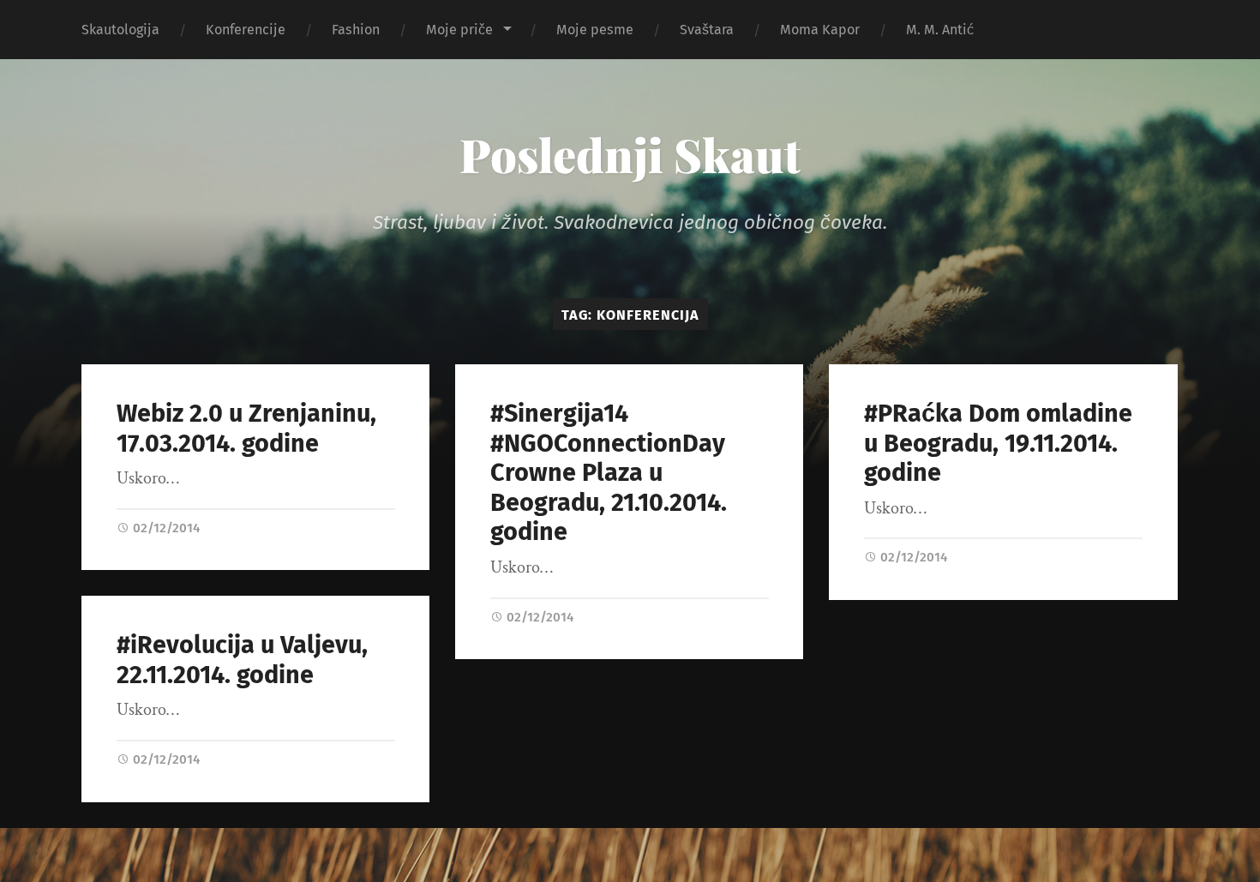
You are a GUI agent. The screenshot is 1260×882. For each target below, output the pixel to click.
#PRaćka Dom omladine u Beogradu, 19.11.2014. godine (998, 443)
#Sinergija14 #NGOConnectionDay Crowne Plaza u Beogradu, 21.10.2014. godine (608, 473)
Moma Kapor (820, 29)
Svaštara (707, 29)
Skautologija (120, 29)
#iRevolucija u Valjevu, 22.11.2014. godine (242, 660)
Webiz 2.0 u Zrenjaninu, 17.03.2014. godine (246, 429)
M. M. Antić (940, 29)
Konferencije (245, 29)
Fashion (356, 29)
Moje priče (459, 29)
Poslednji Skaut (630, 154)
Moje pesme (594, 29)
